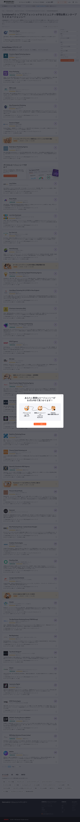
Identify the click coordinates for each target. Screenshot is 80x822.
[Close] (61, 395)
